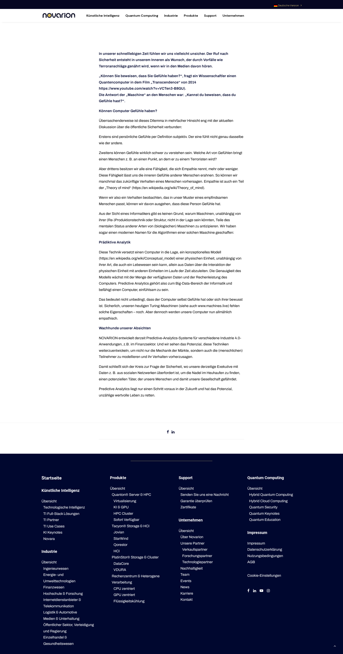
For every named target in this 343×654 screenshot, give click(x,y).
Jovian (119, 532)
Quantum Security (263, 507)
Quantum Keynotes (264, 513)
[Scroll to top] (335, 646)
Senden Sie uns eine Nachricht (204, 495)
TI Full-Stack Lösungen (61, 514)
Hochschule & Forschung (63, 594)
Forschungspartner (197, 556)
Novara (49, 539)
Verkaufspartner (194, 549)
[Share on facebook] (168, 431)
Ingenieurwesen (55, 569)
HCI (117, 551)
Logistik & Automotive (60, 612)
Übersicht (49, 501)
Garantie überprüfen (196, 501)
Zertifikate (188, 507)
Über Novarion (191, 537)
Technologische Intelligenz (64, 507)
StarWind (121, 539)
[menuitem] (288, 4)
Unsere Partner (192, 543)
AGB (251, 562)
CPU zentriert (124, 589)
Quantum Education (264, 520)
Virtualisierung (125, 501)
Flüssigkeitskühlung (129, 601)
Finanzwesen (53, 587)
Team (184, 574)
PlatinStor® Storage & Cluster (135, 557)
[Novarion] (58, 15)
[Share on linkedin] (173, 431)
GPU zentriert (124, 595)
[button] (248, 591)
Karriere (186, 593)
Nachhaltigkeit (191, 568)
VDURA (120, 570)
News (184, 587)
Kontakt (186, 600)
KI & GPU (121, 507)
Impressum (256, 543)
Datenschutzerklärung (264, 549)
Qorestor (120, 545)
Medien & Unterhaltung (61, 619)
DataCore (121, 564)
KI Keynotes (52, 532)
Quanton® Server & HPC (131, 495)
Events (185, 581)
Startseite (51, 478)
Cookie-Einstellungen (264, 575)
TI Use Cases (54, 526)
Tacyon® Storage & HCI (130, 526)
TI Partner (51, 520)
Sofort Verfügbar (126, 520)
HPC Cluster (123, 513)
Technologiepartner (197, 562)
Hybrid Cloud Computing (268, 501)
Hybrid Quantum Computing (271, 495)
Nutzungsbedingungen (265, 556)
